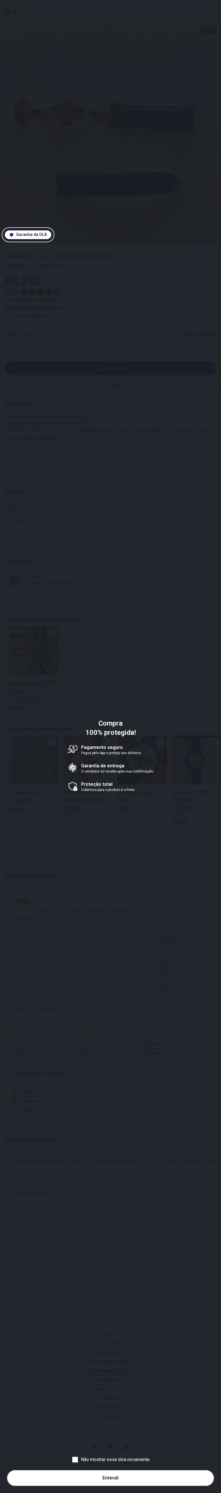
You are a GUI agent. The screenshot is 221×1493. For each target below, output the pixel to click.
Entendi (110, 1478)
